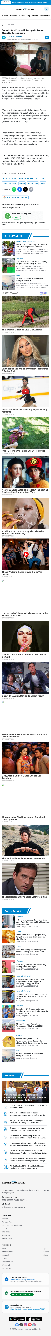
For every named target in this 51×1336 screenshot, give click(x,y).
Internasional (7, 1252)
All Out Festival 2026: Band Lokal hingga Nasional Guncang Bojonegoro (27, 1167)
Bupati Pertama (9, 178)
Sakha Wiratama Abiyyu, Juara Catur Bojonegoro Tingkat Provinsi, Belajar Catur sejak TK (28, 1153)
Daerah (19, 946)
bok (42, 178)
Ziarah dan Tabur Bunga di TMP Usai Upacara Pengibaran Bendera (31, 245)
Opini (45, 1248)
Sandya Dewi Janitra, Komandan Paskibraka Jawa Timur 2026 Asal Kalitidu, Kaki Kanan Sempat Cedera (26, 1097)
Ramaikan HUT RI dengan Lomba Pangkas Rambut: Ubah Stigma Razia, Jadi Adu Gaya (32, 1011)
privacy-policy (8, 1222)
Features (10, 25)
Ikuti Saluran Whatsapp (22, 1294)
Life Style (19, 916)
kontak (5, 1228)
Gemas (46, 1252)
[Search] (46, 9)
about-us (6, 1235)
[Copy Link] (31, 189)
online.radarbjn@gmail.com (13, 1207)
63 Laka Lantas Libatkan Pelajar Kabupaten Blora (29, 279)
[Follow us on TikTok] (34, 1324)
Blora (18, 276)
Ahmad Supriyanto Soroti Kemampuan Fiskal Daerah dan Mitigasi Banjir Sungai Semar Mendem (32, 1041)
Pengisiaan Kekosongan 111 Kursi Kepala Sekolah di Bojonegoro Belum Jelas (27, 1121)
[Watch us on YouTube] (30, 1324)
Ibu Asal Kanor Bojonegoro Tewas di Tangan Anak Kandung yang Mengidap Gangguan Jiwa (31, 981)
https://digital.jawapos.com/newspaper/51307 (27, 1309)
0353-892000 (7, 1200)
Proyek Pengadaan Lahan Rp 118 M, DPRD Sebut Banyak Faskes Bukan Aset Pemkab (28, 1144)
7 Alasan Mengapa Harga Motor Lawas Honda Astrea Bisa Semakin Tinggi (27, 1129)
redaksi (5, 1218)
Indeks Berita (7, 1238)
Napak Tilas (33, 183)
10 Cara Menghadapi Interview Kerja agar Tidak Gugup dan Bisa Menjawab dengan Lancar (32, 922)
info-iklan (6, 1232)
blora (43, 183)
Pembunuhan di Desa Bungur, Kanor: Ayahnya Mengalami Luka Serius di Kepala (31, 996)
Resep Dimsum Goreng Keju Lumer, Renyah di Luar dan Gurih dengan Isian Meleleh (31, 937)
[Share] (47, 37)
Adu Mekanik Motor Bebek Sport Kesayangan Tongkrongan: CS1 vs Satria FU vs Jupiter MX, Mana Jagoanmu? (27, 1115)
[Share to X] (25, 189)
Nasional (5, 1255)
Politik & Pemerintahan (25, 242)
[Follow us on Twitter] (21, 1324)
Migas (45, 1255)
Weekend (6, 1265)
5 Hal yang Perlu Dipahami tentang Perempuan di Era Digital (31, 965)
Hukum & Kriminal (23, 976)
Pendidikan (20, 1020)
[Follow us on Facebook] (17, 1324)
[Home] (3, 25)
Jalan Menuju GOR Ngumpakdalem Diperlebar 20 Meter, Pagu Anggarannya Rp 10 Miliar (27, 1137)
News (4, 1248)
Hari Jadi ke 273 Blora (28, 178)
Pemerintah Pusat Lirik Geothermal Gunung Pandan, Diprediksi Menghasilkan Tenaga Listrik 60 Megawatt (28, 1160)
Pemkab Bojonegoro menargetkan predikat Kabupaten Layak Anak (31, 950)
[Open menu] (3, 9)
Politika (19, 1035)
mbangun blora (9, 183)
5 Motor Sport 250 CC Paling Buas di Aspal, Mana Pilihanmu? (28, 1106)
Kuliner (18, 931)
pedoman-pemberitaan (12, 1225)
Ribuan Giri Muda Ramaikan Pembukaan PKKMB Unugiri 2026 (30, 1025)
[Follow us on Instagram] (25, 1324)
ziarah (22, 183)
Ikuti (16, 217)
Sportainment (7, 1262)
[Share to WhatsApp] (14, 189)
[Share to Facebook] (19, 189)
